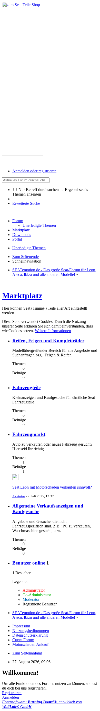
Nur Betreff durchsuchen (38, 189)
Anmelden (10, 697)
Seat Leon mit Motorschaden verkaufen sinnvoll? (52, 487)
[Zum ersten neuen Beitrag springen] (15, 478)
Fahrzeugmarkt (28, 434)
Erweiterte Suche (26, 203)
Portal (17, 239)
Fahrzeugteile (26, 387)
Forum (17, 221)
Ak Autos (18, 496)
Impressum (21, 626)
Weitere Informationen (53, 331)
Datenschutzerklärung (30, 635)
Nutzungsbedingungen (30, 630)
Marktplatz (21, 230)
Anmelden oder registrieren (34, 171)
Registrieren (12, 693)
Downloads (21, 234)
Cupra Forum (23, 640)
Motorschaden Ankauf (30, 644)
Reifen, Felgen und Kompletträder (48, 340)
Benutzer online (28, 563)
